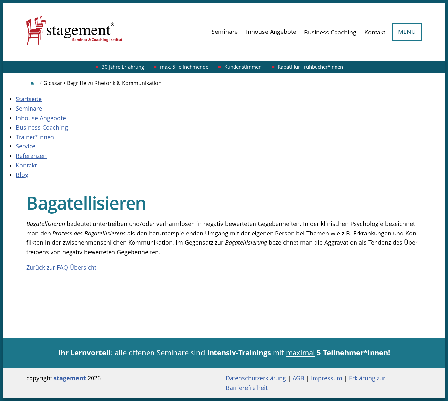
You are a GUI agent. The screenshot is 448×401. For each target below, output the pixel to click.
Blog (22, 175)
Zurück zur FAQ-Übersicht (61, 267)
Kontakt (374, 32)
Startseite (29, 99)
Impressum (326, 378)
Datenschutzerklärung (256, 378)
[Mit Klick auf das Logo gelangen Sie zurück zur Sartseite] (74, 32)
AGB (298, 378)
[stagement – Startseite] (32, 83)
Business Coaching (330, 32)
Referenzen (31, 156)
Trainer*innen (35, 137)
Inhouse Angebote (271, 31)
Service (25, 146)
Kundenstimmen (243, 66)
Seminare (225, 31)
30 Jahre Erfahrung (123, 66)
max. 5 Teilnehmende (184, 66)
